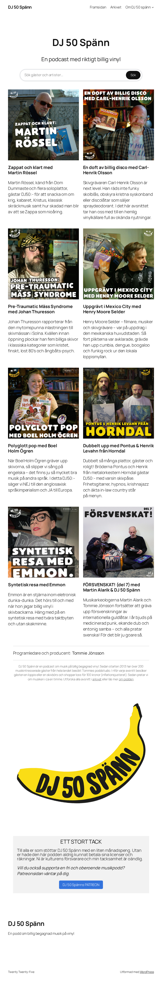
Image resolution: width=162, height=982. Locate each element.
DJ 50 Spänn (20, 7)
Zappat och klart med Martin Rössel (30, 170)
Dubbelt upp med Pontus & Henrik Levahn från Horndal (118, 448)
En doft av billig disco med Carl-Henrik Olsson (116, 170)
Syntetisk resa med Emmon (36, 584)
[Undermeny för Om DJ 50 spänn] (153, 7)
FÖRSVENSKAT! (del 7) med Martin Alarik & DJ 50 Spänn (111, 587)
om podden (126, 679)
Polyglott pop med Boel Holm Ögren (32, 448)
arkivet (96, 679)
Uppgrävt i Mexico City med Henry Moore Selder (112, 309)
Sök (133, 75)
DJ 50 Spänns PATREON (81, 884)
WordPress (147, 972)
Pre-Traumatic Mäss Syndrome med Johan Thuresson (40, 309)
